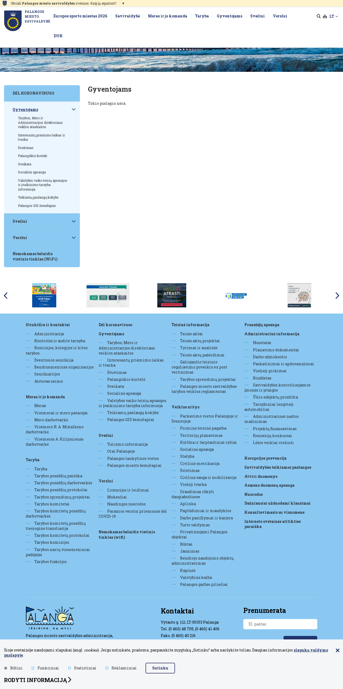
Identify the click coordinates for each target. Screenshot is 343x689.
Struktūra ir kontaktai (48, 324)
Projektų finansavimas (275, 428)
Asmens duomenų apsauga (269, 485)
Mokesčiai (117, 497)
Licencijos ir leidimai (128, 490)
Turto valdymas (195, 524)
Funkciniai (48, 668)
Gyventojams (111, 333)
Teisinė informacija (190, 324)
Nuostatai (262, 342)
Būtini (16, 668)
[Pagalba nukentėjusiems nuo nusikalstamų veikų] (108, 295)
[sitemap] (325, 16)
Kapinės (188, 570)
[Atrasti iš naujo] (171, 295)
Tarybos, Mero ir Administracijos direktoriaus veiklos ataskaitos (127, 348)
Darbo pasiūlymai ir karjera (206, 517)
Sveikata (115, 386)
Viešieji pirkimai (270, 370)
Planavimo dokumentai (276, 349)
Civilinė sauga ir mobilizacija (208, 477)
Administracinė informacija (271, 333)
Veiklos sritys (185, 406)
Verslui (106, 480)
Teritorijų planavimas (201, 435)
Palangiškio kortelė (126, 379)
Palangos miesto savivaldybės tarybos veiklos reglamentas (204, 389)
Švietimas (117, 372)
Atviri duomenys (260, 476)
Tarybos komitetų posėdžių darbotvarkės (56, 513)
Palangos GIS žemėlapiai (130, 419)
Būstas (186, 544)
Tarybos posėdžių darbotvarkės (63, 482)
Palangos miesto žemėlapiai (134, 465)
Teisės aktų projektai (200, 340)
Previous (5, 295)
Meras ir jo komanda (45, 396)
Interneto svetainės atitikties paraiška (272, 524)
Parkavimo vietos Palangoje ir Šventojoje (205, 419)
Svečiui (106, 435)
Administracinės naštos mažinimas (271, 419)
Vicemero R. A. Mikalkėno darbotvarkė (55, 429)
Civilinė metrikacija (199, 463)
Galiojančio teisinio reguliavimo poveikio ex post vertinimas (199, 367)
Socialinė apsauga (124, 393)
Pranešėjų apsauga (261, 324)
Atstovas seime (48, 381)
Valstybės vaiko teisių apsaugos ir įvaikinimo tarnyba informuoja (132, 403)
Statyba (187, 456)
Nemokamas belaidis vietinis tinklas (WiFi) (127, 534)
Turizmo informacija (127, 444)
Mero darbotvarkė (51, 419)
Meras (40, 405)
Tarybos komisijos (51, 542)
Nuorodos (253, 494)
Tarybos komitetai (52, 503)
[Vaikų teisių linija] (235, 295)
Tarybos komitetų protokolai (62, 535)
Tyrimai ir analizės (199, 347)
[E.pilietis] (299, 295)
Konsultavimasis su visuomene (274, 512)
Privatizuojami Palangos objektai (200, 534)
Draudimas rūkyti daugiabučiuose (193, 494)
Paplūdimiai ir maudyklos (205, 510)
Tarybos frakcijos (50, 561)
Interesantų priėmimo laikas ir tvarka (131, 362)
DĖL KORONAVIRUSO (115, 324)
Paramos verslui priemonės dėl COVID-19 (133, 514)
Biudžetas (262, 378)
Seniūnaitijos (47, 374)
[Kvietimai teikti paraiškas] (44, 295)
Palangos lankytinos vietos (133, 458)
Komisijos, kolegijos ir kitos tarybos (57, 350)
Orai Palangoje (121, 451)
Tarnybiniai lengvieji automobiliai (269, 407)
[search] (319, 16)
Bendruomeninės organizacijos (64, 367)
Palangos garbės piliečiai (204, 584)
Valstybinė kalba (196, 577)
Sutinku (160, 668)
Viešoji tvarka (193, 484)
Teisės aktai (191, 333)
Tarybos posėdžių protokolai (61, 489)
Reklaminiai (124, 668)
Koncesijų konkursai (272, 435)
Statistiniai (85, 668)
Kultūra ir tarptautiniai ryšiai (208, 442)
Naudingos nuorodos (126, 503)
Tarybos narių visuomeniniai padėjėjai (58, 552)
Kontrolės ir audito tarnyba (59, 340)
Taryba (32, 459)
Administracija (49, 333)
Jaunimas (189, 551)
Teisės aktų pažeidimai (202, 354)
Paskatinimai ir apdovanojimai (283, 363)
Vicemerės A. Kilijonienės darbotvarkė (55, 442)
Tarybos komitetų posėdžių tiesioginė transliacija (56, 526)
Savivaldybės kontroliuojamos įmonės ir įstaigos (277, 387)
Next (337, 295)
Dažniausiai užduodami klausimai (277, 503)
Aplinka (188, 503)
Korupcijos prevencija (265, 458)
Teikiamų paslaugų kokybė (133, 412)
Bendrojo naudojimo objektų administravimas (203, 561)
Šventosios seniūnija (53, 360)
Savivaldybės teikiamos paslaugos (277, 467)
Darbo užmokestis (270, 356)
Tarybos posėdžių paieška (58, 475)
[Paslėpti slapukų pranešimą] (338, 651)
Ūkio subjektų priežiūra (275, 397)
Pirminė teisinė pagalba (203, 428)
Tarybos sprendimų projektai (62, 497)
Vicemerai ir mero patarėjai (61, 412)
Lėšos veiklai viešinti (273, 442)
